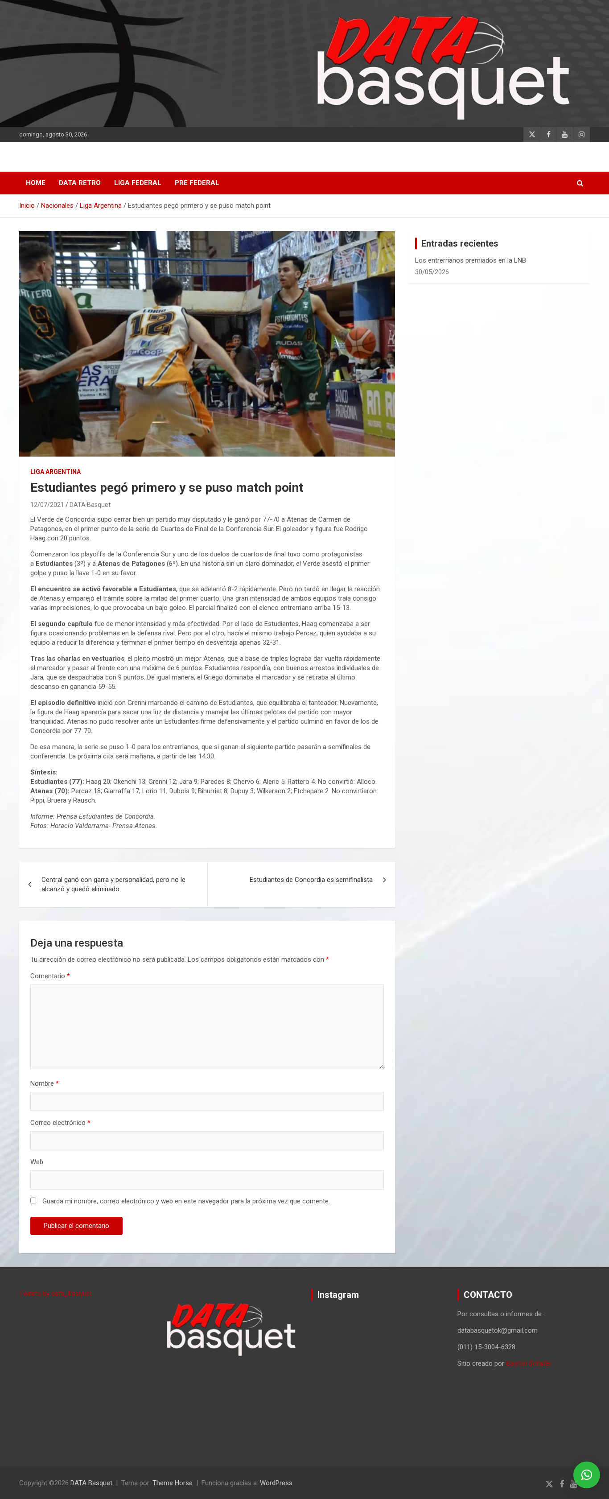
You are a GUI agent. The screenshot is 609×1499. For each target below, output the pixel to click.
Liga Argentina (55, 471)
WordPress (276, 1483)
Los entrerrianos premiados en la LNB (470, 260)
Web (36, 1162)
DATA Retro (80, 183)
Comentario (50, 976)
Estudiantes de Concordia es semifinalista (311, 880)
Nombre (44, 1083)
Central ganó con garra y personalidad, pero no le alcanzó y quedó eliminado (113, 884)
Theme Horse (172, 1483)
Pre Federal (197, 183)
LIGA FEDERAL (137, 183)
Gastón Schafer (528, 1363)
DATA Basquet (90, 504)
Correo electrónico (60, 1123)
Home (35, 183)
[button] (586, 1475)
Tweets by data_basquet (55, 1293)
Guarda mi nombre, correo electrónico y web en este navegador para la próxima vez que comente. (186, 1201)
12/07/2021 (47, 504)
